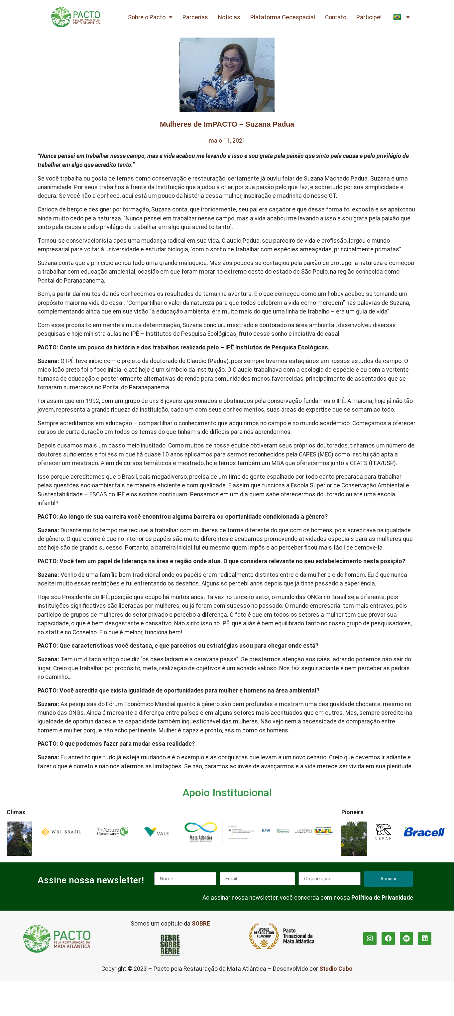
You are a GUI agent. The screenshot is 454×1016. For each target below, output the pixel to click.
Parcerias (195, 17)
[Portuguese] (401, 17)
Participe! (369, 17)
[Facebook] (388, 938)
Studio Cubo (336, 968)
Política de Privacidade (382, 897)
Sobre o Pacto (147, 17)
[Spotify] (406, 938)
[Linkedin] (424, 938)
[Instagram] (370, 938)
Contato (335, 17)
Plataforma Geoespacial (282, 17)
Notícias (229, 17)
